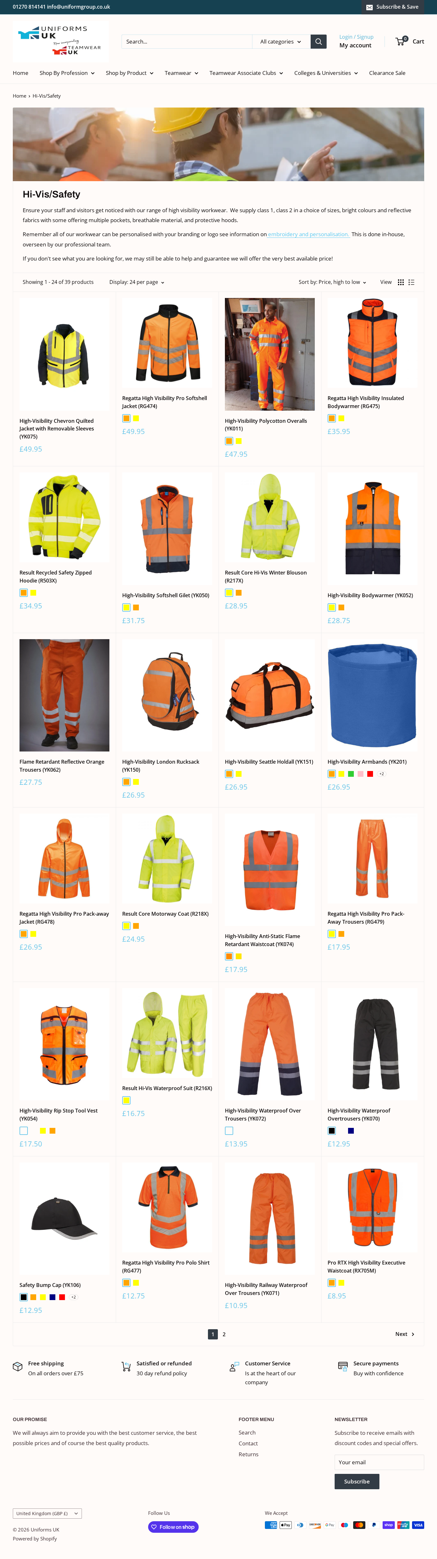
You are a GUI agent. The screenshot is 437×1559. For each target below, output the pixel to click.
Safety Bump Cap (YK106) (50, 1285)
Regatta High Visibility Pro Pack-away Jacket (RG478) (64, 917)
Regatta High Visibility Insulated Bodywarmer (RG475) (366, 402)
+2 (381, 773)
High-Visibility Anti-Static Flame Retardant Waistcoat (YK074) (262, 940)
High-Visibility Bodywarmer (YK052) (370, 595)
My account (355, 45)
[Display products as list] (411, 282)
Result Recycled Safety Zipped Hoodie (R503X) (56, 576)
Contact (248, 1443)
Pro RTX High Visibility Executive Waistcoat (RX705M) (366, 1266)
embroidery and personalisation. (309, 234)
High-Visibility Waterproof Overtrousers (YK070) (359, 1114)
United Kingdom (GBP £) (42, 1513)
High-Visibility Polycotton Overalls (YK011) (266, 424)
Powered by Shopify (35, 1538)
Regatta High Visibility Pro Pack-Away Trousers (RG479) (366, 917)
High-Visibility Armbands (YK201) (367, 761)
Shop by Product (126, 72)
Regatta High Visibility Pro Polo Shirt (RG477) (166, 1266)
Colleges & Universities (322, 72)
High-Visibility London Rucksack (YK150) (160, 765)
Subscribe (357, 1481)
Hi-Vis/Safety (47, 95)
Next (401, 1334)
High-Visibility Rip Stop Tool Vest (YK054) (59, 1114)
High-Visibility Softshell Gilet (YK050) (165, 595)
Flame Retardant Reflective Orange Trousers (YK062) (62, 765)
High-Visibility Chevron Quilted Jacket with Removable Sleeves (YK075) (57, 428)
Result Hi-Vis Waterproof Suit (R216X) (167, 1088)
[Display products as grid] (401, 282)
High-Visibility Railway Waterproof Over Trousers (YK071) (266, 1289)
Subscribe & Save (397, 6)
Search (247, 1432)
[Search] (319, 42)
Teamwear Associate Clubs (243, 72)
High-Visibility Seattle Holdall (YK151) (269, 761)
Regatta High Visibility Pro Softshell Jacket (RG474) (164, 402)
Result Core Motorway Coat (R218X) (165, 913)
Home (20, 72)
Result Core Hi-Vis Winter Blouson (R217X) (266, 576)
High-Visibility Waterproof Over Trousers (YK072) (263, 1114)
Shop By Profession (64, 72)
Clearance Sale (387, 72)
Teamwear (178, 72)
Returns (248, 1454)
